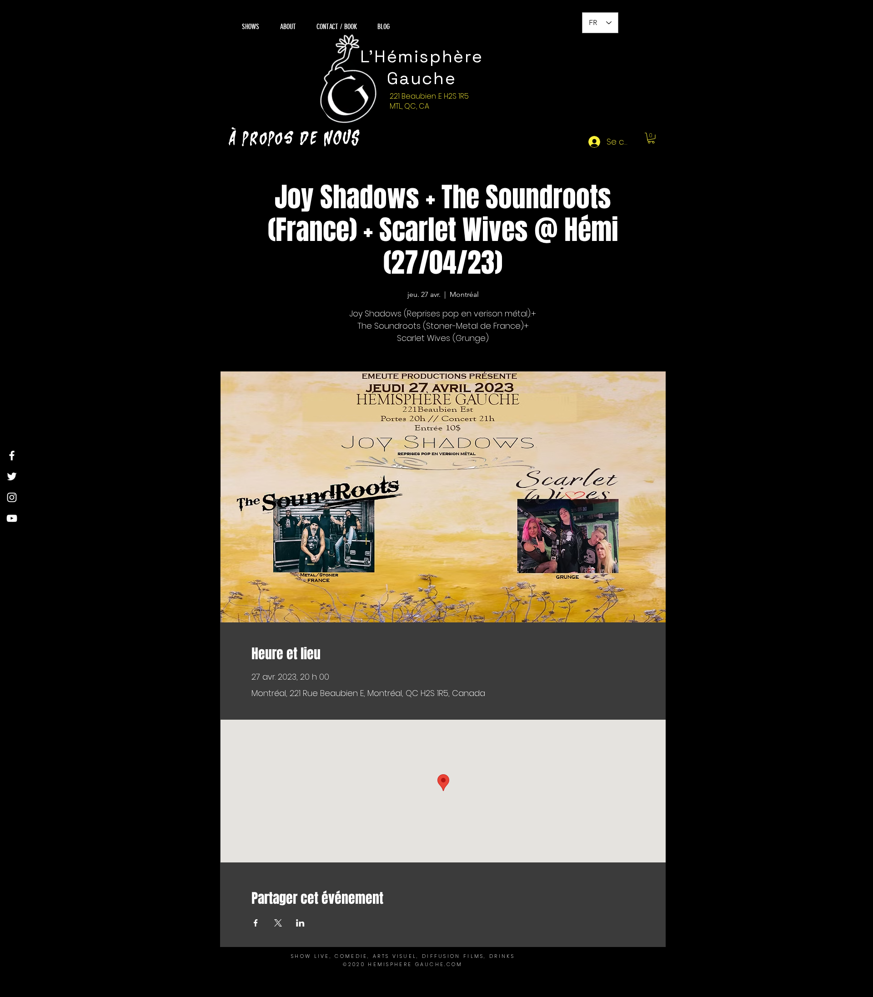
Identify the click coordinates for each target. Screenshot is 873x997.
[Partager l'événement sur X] (278, 923)
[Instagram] (11, 497)
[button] (651, 138)
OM (457, 964)
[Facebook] (11, 455)
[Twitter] (11, 476)
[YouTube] (11, 518)
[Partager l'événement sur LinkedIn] (300, 923)
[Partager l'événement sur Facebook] (255, 923)
